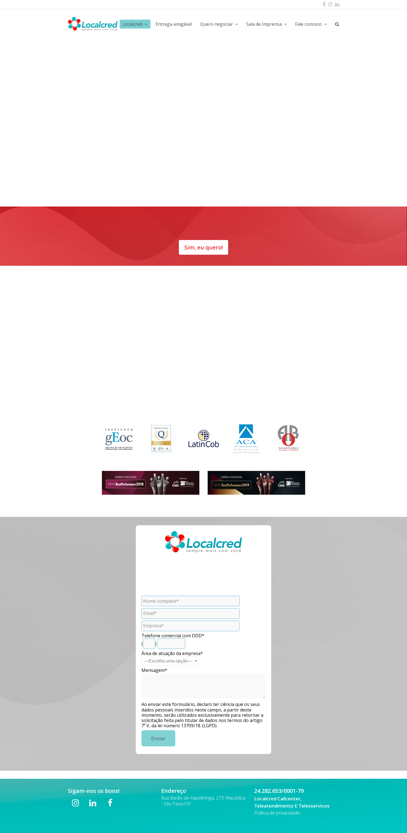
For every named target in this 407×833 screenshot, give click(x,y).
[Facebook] (324, 4)
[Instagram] (330, 4)
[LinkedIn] (337, 4)
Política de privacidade (277, 812)
